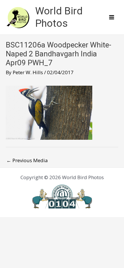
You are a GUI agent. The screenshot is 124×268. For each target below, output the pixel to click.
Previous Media (27, 160)
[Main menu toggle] (112, 17)
